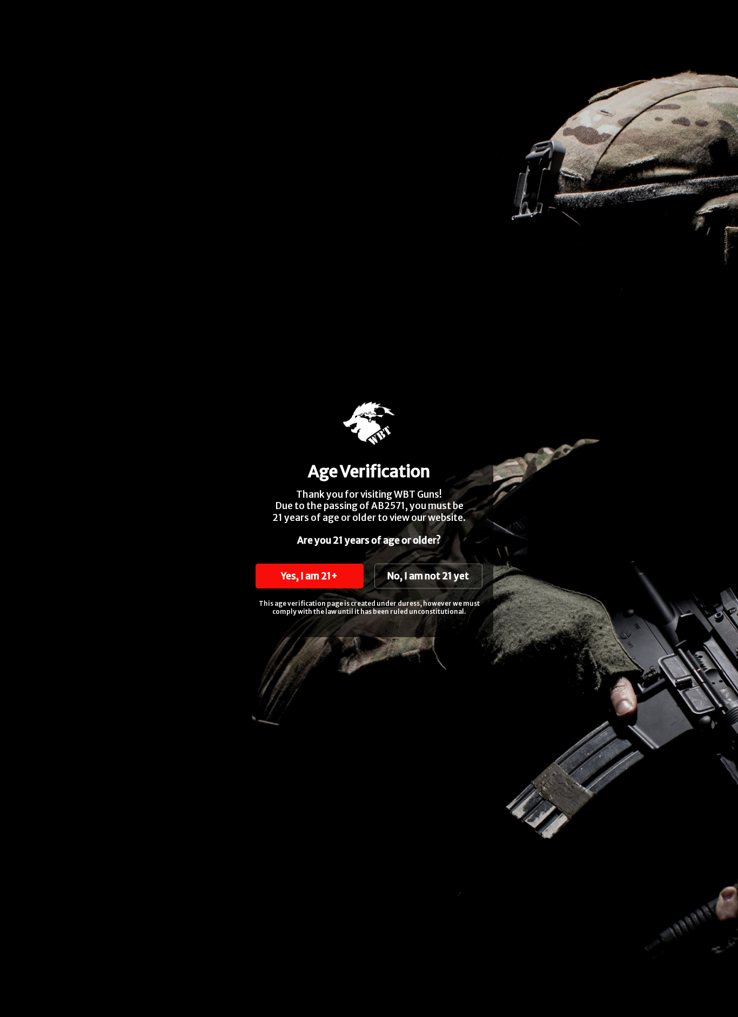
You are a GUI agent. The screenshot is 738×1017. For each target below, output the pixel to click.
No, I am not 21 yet (428, 576)
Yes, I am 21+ (309, 576)
